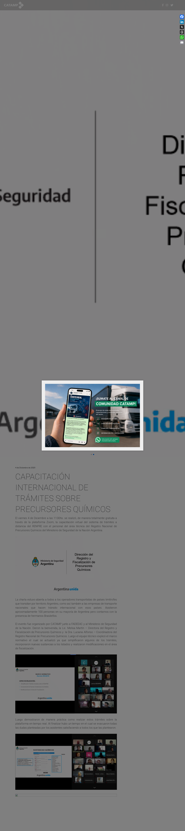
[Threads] (181, 32)
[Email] (181, 42)
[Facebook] (181, 16)
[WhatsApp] (181, 37)
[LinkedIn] (181, 21)
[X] (181, 27)
